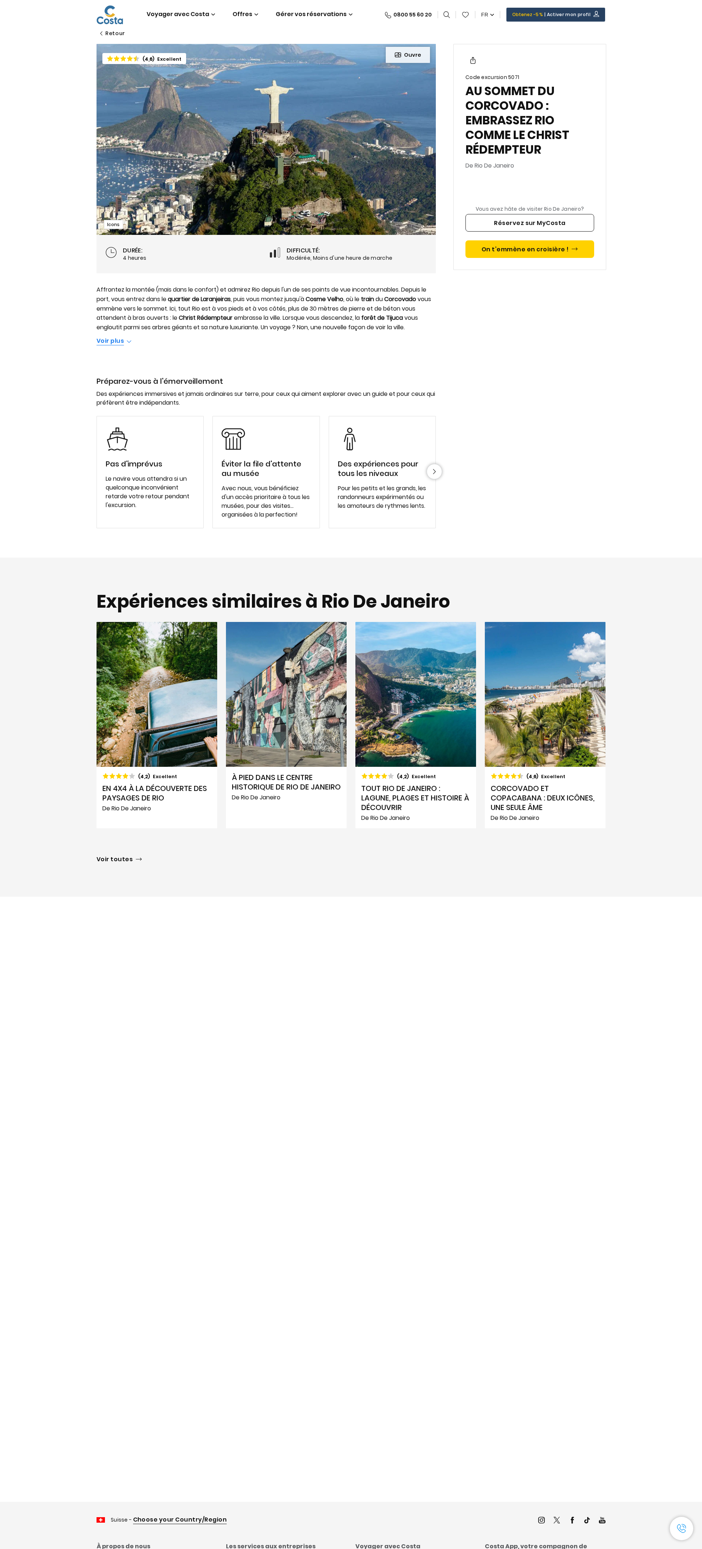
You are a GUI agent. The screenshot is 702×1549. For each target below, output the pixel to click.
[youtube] (602, 1521)
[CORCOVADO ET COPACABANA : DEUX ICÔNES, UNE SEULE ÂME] (545, 725)
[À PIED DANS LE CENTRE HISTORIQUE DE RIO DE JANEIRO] (286, 725)
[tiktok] (587, 1521)
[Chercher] (447, 15)
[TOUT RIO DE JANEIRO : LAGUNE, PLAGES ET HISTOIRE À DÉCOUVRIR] (415, 725)
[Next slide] (434, 471)
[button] (465, 14)
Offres (242, 14)
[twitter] (557, 1521)
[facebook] (572, 1521)
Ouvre (412, 55)
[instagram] (541, 1521)
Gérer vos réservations (311, 14)
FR (484, 15)
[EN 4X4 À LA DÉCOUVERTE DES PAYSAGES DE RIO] (157, 725)
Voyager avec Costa (178, 14)
